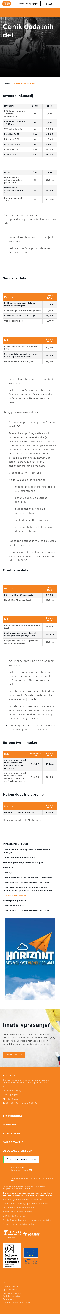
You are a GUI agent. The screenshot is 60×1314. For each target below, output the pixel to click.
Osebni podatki (11, 1286)
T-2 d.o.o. (9, 1075)
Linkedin (19, 1108)
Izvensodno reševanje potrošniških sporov (26, 1203)
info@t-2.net (12, 1099)
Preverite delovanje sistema (22, 1159)
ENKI (28, 1302)
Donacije (8, 872)
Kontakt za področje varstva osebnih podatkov (28, 1220)
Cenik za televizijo (13, 905)
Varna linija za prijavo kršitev (18, 1207)
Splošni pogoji (10, 1290)
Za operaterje (10, 1299)
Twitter (8, 1108)
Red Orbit (18, 1302)
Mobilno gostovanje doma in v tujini (23, 862)
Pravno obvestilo (12, 1293)
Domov (6, 83)
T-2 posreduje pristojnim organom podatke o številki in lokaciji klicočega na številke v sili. (28, 1194)
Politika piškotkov (12, 1296)
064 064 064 (13, 1103)
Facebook (3, 1108)
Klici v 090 (9, 867)
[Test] (30, 959)
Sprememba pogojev (28, 4)
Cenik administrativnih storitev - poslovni (26, 882)
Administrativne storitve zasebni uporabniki (27, 877)
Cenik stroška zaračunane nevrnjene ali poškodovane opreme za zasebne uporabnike (28, 889)
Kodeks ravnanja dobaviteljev (18, 1224)
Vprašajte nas (14, 1055)
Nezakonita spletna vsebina (17, 1211)
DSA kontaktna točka (14, 1216)
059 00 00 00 (29, 1103)
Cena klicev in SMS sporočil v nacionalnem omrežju (27, 851)
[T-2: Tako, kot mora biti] (7, 3)
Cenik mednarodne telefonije (19, 857)
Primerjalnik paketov (14, 900)
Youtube (14, 1108)
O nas (49, 4)
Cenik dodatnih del (17, 895)
